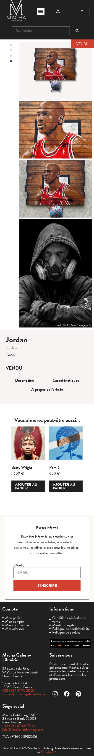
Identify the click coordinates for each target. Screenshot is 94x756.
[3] (55, 130)
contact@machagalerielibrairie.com (27, 694)
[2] (55, 71)
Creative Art (50, 752)
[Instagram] (55, 693)
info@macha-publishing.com (23, 729)
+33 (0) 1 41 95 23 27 (18, 690)
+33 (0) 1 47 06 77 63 (19, 726)
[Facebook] (66, 693)
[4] (55, 189)
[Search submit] (77, 30)
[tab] (24, 380)
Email (18, 565)
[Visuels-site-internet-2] (55, 273)
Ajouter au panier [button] (26, 486)
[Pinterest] (78, 693)
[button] (40, 11)
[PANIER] (82, 11)
